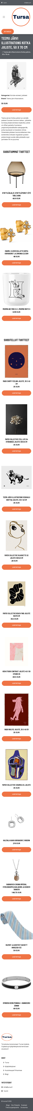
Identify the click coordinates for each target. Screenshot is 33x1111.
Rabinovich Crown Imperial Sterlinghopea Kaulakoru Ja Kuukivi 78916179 (16, 887)
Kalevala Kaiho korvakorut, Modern (16, 840)
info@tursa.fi (27, 3)
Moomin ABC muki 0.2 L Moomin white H (16, 309)
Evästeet (24, 1105)
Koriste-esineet (15, 95)
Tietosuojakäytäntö (12, 1107)
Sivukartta (24, 1107)
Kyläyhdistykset (10, 1066)
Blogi (6, 1074)
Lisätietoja (16, 110)
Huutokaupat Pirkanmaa (13, 1070)
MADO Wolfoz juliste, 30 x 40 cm (16, 729)
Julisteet (24, 95)
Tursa (7, 1063)
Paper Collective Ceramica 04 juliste (16, 785)
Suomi (5, 3)
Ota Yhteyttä (15, 1105)
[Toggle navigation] (3, 17)
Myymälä (7, 31)
